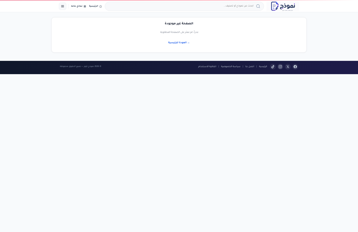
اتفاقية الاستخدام (207, 66)
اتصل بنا (249, 66)
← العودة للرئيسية (179, 43)
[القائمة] (62, 6)
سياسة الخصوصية (231, 66)
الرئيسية (263, 66)
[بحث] (259, 6)
